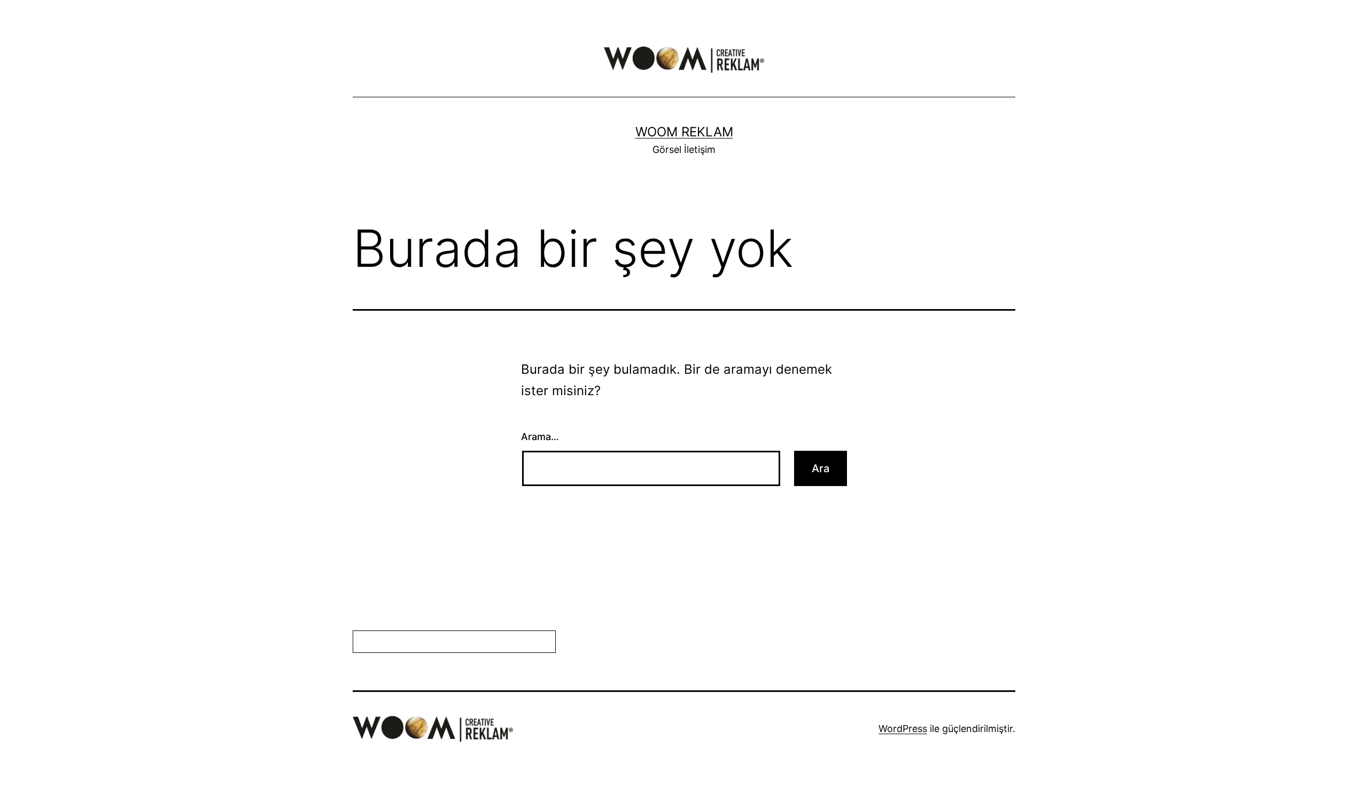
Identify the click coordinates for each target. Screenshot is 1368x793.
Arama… (540, 436)
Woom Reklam (684, 132)
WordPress (903, 728)
